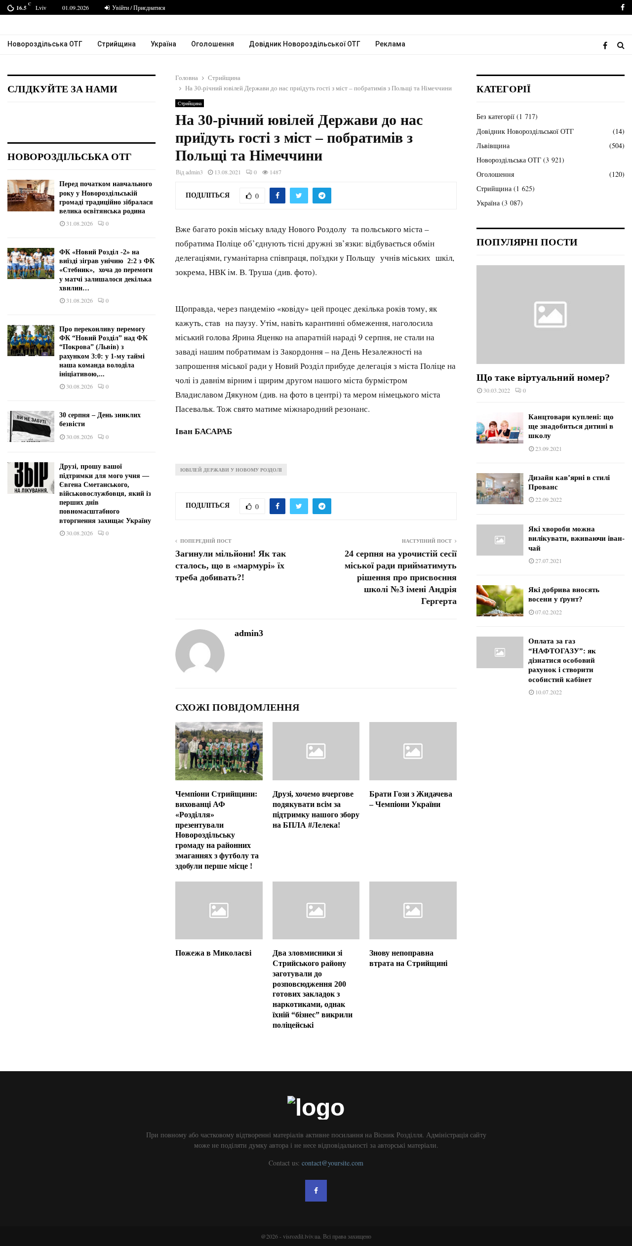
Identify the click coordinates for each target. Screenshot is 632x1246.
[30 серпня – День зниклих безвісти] (30, 426)
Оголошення (212, 44)
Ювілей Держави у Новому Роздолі (231, 469)
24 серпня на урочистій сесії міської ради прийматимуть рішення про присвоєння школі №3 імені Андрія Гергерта (401, 577)
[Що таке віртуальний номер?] (550, 314)
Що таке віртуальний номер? (543, 377)
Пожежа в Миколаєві (213, 953)
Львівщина (493, 145)
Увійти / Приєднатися (138, 7)
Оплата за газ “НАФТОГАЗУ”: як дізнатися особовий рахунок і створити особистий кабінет (562, 660)
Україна (163, 44)
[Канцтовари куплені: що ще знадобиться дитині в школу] (499, 427)
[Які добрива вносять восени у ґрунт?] (499, 600)
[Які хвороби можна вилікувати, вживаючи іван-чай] (499, 540)
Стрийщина (116, 44)
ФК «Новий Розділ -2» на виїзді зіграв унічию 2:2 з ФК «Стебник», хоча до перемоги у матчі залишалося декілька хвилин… (107, 270)
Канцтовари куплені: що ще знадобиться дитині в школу (571, 426)
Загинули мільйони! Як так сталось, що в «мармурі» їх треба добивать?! (230, 565)
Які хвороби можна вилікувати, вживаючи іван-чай (576, 538)
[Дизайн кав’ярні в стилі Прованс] (499, 488)
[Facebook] (607, 45)
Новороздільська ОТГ (44, 44)
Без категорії (495, 116)
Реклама (390, 44)
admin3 (194, 172)
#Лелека (323, 825)
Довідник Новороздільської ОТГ (304, 44)
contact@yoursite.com (332, 1162)
